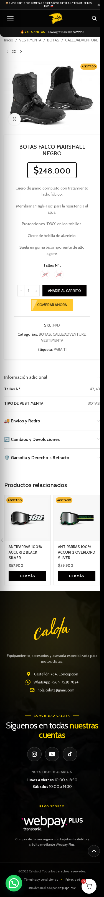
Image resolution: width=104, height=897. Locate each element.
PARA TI (60, 349)
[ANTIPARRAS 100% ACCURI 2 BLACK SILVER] (27, 518)
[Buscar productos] (94, 18)
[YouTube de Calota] (52, 754)
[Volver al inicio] (94, 851)
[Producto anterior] (7, 52)
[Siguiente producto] (20, 52)
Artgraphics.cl (67, 888)
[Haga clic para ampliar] (14, 119)
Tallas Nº (51, 265)
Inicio (8, 40)
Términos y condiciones (41, 880)
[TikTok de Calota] (70, 754)
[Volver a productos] (14, 52)
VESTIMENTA (30, 40)
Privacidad (72, 880)
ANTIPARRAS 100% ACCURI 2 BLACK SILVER (25, 552)
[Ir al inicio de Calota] (55, 18)
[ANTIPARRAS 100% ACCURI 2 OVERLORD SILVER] (77, 518)
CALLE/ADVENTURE (81, 40)
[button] (14, 883)
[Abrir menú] (10, 18)
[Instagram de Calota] (34, 754)
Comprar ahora (52, 304)
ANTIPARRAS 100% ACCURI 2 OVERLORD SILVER (76, 552)
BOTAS (53, 40)
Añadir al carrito (64, 290)
